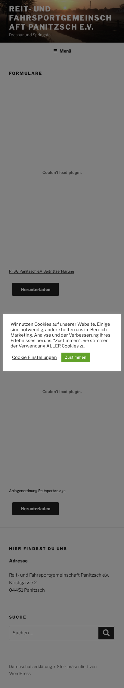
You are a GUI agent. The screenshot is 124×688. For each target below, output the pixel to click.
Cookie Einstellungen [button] (34, 357)
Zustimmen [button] (75, 357)
